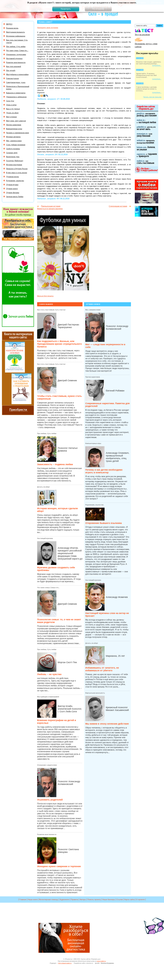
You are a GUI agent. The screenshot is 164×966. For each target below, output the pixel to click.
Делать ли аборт (43, 487)
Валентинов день (12, 156)
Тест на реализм (142, 34)
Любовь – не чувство (49, 674)
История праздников (14, 164)
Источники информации (15, 36)
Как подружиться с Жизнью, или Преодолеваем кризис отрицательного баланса (59, 344)
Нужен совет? (45, 21)
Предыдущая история (50, 206)
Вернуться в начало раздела (50, 208)
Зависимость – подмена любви (55, 464)
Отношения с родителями (47, 765)
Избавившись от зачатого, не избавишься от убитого (102, 669)
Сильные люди (11, 152)
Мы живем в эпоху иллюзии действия (107, 723)
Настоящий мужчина (45, 538)
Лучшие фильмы (12, 192)
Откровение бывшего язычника (103, 523)
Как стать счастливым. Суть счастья (51, 310)
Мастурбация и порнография (48, 697)
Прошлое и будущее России (17, 168)
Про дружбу (10, 70)
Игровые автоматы (13, 136)
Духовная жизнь (12, 176)
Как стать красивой (13, 66)
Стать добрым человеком (15, 144)
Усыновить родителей (50, 799)
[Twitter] (39, 95)
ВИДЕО (9, 24)
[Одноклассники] (41, 95)
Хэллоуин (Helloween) (14, 160)
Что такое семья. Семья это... (48, 587)
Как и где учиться (13, 108)
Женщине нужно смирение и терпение (59, 866)
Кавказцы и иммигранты (15, 93)
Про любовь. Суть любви (46, 433)
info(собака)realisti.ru (64, 963)
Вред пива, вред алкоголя (16, 120)
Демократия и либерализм (16, 97)
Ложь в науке (11, 104)
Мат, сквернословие (93, 310)
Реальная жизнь (12, 28)
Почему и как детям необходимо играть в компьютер (103, 471)
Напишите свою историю (47, 28)
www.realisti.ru (101, 961)
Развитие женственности (46, 834)
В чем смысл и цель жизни (16, 172)
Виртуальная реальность (95, 693)
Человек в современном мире (17, 132)
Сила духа (10, 100)
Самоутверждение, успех (15, 82)
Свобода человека (13, 148)
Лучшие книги (12, 188)
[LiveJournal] (47, 95)
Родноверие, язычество (94, 505)
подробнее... (156, 65)
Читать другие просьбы (152, 97)
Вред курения (11, 116)
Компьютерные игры (93, 443)
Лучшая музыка (12, 184)
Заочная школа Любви (14, 196)
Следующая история (118, 206)
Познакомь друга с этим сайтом (146, 45)
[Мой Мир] (44, 95)
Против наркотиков (92, 377)
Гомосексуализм (12, 78)
